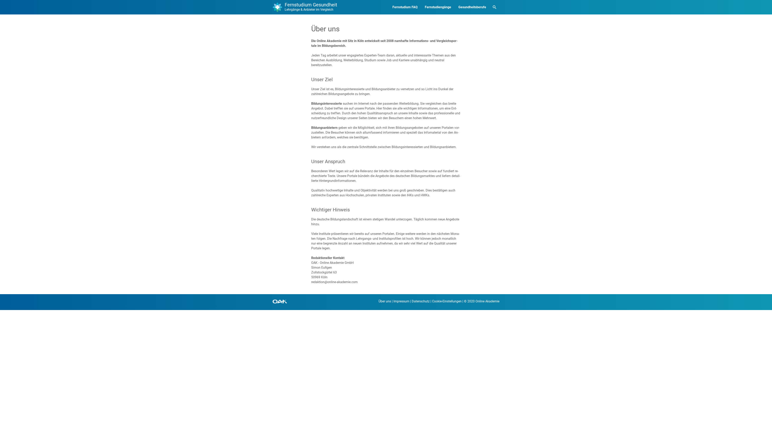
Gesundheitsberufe (472, 7)
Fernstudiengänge (438, 7)
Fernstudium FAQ (405, 7)
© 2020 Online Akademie (481, 301)
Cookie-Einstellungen (447, 301)
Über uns (385, 301)
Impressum (401, 301)
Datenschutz (421, 301)
